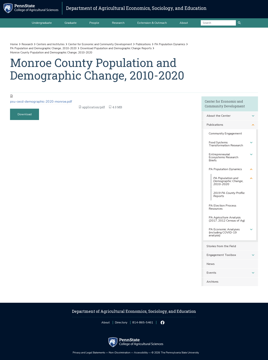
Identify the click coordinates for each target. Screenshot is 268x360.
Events (211, 273)
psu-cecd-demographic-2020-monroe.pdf (41, 101)
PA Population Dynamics (169, 44)
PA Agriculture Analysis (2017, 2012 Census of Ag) (227, 219)
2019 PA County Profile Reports (229, 194)
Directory (121, 322)
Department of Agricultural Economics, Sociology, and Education (136, 8)
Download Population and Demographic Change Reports (116, 48)
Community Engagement (225, 133)
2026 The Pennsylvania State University (175, 352)
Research (27, 44)
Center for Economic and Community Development (100, 44)
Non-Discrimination (119, 352)
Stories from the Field (221, 246)
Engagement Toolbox (221, 255)
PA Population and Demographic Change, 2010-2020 (43, 48)
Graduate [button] (71, 23)
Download (25, 114)
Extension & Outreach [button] (152, 23)
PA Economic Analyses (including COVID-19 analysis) (224, 232)
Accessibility (141, 352)
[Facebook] (162, 322)
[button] (253, 116)
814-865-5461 (142, 323)
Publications (143, 44)
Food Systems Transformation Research (226, 144)
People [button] (94, 23)
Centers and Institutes (50, 44)
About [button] (184, 23)
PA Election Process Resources (222, 207)
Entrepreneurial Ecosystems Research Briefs (223, 157)
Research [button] (118, 23)
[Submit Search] (239, 23)
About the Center (218, 116)
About (105, 322)
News (211, 264)
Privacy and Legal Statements (89, 352)
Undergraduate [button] (42, 23)
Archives (212, 282)
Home (14, 44)
